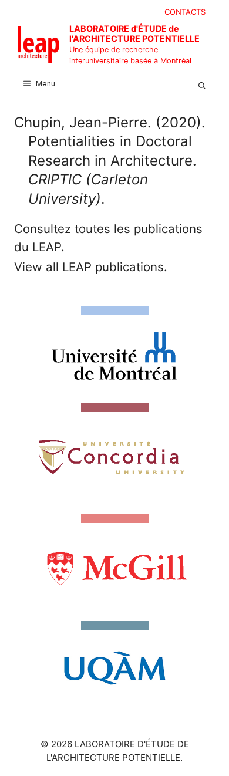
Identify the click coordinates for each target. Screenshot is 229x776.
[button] (202, 84)
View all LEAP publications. (90, 266)
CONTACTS (185, 11)
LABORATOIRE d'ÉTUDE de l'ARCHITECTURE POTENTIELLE (134, 33)
